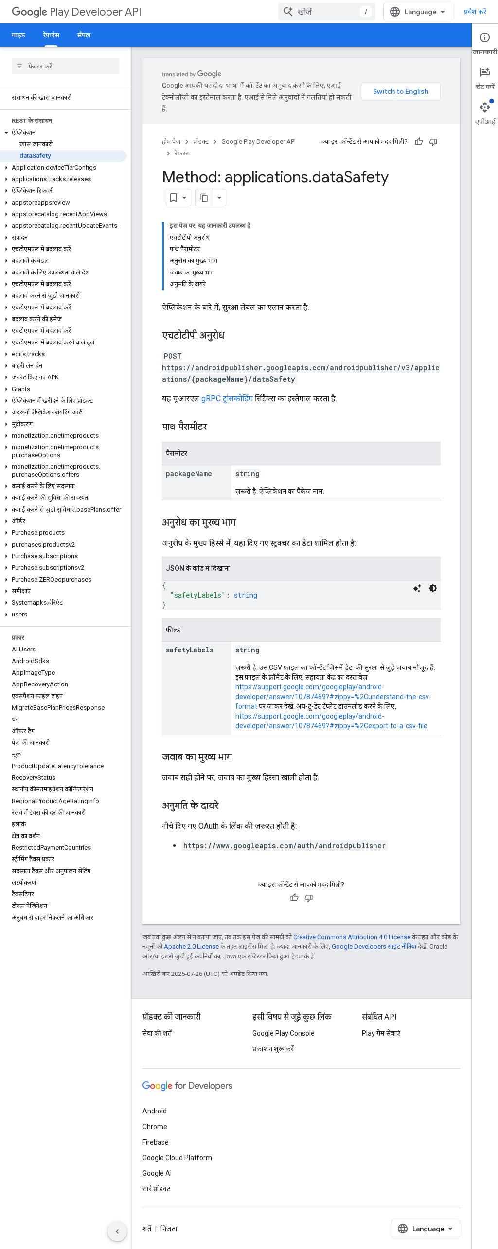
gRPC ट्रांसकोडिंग (227, 398)
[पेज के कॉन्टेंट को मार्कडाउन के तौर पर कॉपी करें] (204, 197)
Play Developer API (96, 11)
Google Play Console (283, 1033)
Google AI (157, 1173)
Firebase (155, 1142)
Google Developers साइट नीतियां (374, 946)
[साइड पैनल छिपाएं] (117, 1231)
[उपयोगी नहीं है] (433, 142)
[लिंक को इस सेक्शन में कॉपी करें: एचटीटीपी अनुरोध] (234, 336)
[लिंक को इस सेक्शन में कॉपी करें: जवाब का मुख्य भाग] (241, 758)
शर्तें (146, 1228)
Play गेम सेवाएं (381, 1033)
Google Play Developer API (258, 141)
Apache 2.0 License (191, 946)
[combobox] (326, 11)
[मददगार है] (418, 142)
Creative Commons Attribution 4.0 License (351, 937)
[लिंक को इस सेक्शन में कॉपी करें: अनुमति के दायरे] (228, 806)
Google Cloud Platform (177, 1158)
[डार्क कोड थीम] (433, 588)
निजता (169, 1228)
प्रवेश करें (475, 12)
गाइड (18, 35)
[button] (63, 132)
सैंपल (84, 35)
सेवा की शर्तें (157, 1033)
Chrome (154, 1126)
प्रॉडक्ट (201, 141)
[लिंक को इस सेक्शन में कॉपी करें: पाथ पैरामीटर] (216, 427)
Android (154, 1111)
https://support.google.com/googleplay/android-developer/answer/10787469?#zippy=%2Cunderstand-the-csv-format (333, 696)
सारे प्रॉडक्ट (156, 1189)
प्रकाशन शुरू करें (273, 1049)
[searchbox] (65, 66)
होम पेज (171, 141)
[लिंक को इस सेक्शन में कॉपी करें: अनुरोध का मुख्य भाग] (245, 523)
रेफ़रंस (51, 35)
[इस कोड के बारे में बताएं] (417, 588)
